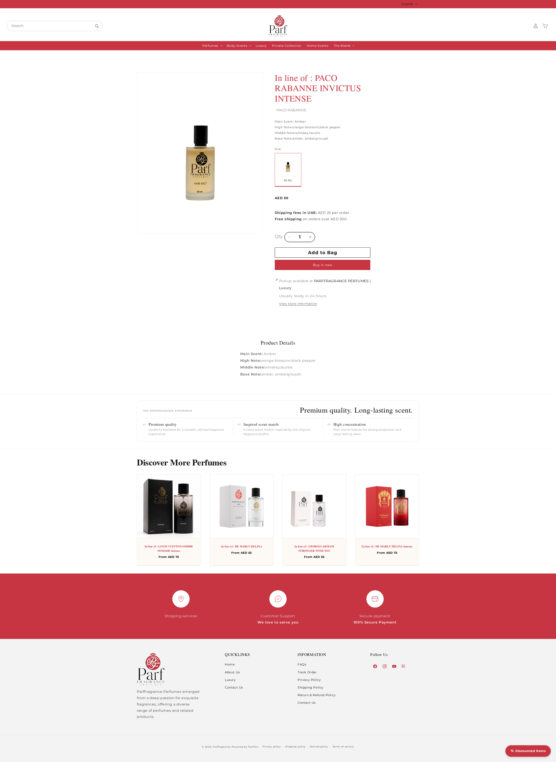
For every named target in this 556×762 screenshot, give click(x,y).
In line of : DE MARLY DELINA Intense (387, 546)
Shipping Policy (310, 687)
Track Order (307, 672)
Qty (279, 236)
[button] (212, 45)
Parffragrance (222, 746)
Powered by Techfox (245, 746)
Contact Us (234, 687)
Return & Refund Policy (317, 695)
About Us (232, 672)
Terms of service (343, 746)
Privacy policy (272, 746)
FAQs (302, 665)
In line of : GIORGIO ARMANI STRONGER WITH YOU (314, 548)
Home (230, 665)
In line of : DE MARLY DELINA (241, 546)
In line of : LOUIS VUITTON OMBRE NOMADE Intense (169, 548)
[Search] (97, 26)
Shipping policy (295, 746)
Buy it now (322, 265)
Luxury (230, 680)
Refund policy (319, 746)
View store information (298, 304)
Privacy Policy (309, 680)
